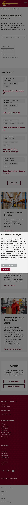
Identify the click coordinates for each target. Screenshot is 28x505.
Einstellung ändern (9, 265)
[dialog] (14, 252)
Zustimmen (6, 269)
